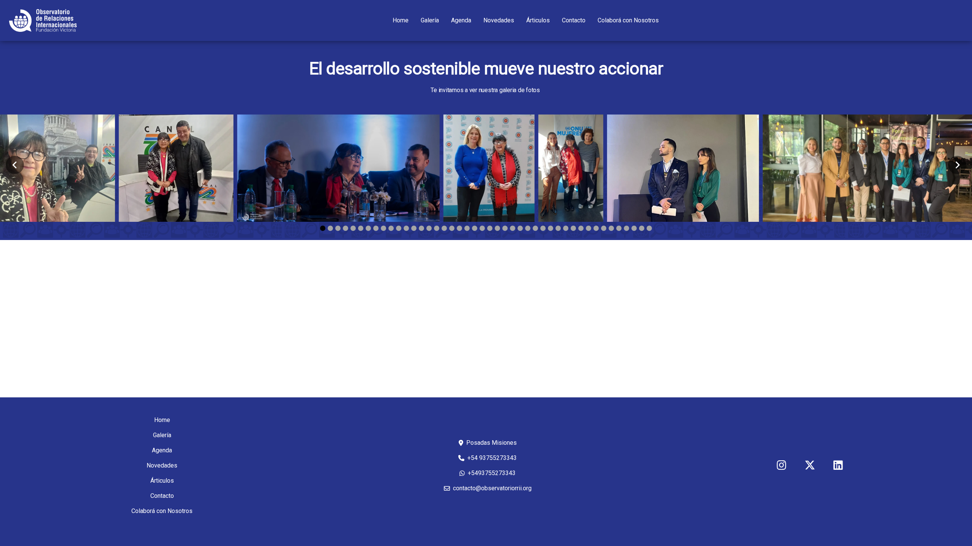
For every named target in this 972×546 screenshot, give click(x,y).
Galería (430, 20)
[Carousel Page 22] (482, 228)
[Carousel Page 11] (398, 228)
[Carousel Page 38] (603, 228)
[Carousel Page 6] (360, 228)
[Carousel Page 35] (581, 228)
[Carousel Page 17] (444, 228)
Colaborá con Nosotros (628, 20)
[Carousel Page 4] (345, 228)
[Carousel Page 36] (588, 228)
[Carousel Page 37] (596, 228)
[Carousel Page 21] (474, 228)
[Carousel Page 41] (626, 228)
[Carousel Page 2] (330, 228)
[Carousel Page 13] (414, 228)
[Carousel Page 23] (489, 228)
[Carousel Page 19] (459, 228)
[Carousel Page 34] (573, 228)
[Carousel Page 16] (436, 228)
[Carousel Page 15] (429, 228)
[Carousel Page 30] (543, 228)
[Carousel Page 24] (497, 228)
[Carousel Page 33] (565, 228)
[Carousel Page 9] (383, 228)
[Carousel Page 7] (368, 228)
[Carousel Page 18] (451, 228)
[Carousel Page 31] (550, 228)
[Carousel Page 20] (467, 228)
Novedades (498, 20)
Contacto (573, 20)
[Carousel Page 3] (338, 228)
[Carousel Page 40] (619, 228)
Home (401, 20)
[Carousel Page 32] (558, 228)
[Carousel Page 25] (505, 228)
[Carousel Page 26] (512, 228)
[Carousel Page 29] (535, 228)
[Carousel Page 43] (641, 228)
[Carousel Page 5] (353, 228)
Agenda (461, 20)
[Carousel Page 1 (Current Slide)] (322, 228)
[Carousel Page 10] (391, 228)
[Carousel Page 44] (649, 228)
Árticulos (538, 20)
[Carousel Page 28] (527, 228)
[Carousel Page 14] (421, 228)
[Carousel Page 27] (520, 228)
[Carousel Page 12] (406, 228)
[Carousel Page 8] (376, 228)
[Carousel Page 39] (611, 228)
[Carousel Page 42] (634, 228)
